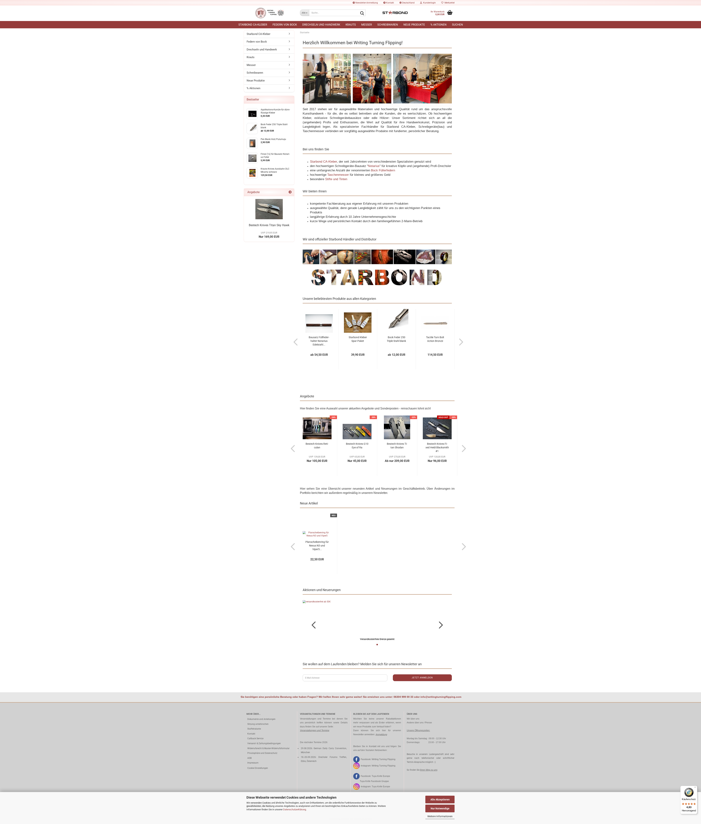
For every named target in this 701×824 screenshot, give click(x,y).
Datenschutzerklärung (294, 809)
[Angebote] (290, 192)
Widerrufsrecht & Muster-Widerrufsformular (268, 748)
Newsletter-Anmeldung (366, 2)
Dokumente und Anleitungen (261, 719)
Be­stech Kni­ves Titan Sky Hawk (269, 225)
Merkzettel (449, 2)
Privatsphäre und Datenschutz (262, 753)
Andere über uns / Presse (419, 722)
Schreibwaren (387, 24)
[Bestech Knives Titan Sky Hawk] (269, 209)
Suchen (457, 24)
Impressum (252, 763)
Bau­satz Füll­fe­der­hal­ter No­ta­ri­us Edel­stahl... (319, 341)
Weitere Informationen (440, 816)
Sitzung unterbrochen (258, 724)
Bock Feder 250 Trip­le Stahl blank (396, 339)
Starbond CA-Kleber (252, 24)
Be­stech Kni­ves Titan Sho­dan (397, 445)
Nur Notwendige (440, 808)
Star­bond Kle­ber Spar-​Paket (358, 339)
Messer (366, 24)
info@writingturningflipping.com (440, 696)
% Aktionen (438, 24)
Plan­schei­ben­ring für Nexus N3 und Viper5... (317, 545)
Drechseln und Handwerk (321, 24)
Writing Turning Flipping (383, 759)
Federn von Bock (285, 24)
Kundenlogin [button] (429, 2)
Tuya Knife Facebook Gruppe (374, 781)
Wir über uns (413, 718)
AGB (249, 758)
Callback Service (255, 738)
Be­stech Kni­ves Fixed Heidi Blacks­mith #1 (437, 447)
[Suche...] (362, 13)
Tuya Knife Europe (381, 776)
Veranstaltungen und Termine (314, 730)
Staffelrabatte (254, 729)
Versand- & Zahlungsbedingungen (264, 743)
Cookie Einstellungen (257, 768)
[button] (407, 2)
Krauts (351, 24)
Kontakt (390, 2)
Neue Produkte (414, 24)
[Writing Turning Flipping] (270, 13)
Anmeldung (381, 734)
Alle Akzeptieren (440, 799)
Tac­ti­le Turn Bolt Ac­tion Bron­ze (435, 339)
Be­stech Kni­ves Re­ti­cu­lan (317, 445)
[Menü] (695, 788)
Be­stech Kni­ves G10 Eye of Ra (357, 445)
